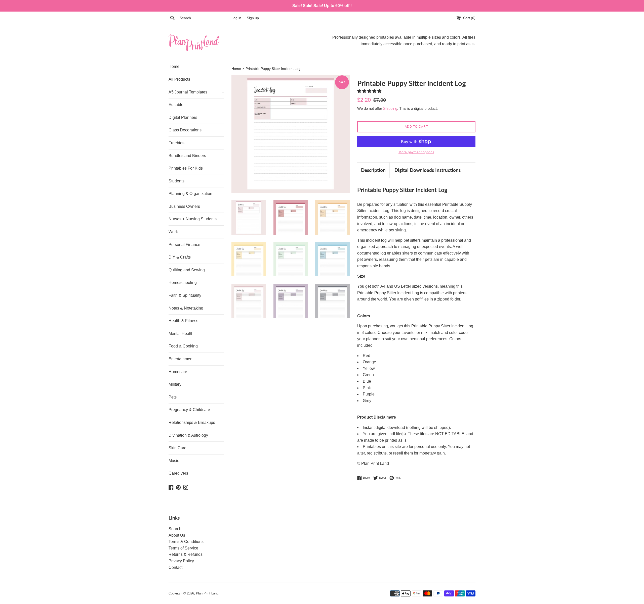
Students (176, 181)
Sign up (253, 18)
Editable (176, 105)
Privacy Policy (181, 561)
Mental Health (181, 333)
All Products (179, 79)
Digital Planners (183, 117)
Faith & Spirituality (185, 295)
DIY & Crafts (180, 257)
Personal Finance (184, 244)
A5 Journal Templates (196, 92)
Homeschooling (183, 282)
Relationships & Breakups (192, 422)
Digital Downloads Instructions (427, 170)
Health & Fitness (183, 321)
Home (174, 66)
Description (373, 170)
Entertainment (181, 359)
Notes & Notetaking (186, 308)
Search (175, 529)
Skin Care (177, 448)
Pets (173, 397)
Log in (236, 18)
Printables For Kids (186, 168)
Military (175, 384)
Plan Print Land (207, 593)
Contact (175, 567)
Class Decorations (185, 130)
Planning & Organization (190, 193)
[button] (369, 91)
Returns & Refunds (186, 554)
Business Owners (184, 206)
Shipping (390, 108)
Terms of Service (183, 548)
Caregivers (178, 473)
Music (174, 461)
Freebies (176, 143)
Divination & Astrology (188, 435)
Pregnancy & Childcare (189, 410)
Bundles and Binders (187, 156)
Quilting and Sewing (187, 270)
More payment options (416, 152)
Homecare (178, 372)
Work (173, 232)
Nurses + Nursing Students (193, 219)
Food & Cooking (183, 346)
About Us (177, 535)
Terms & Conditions (186, 541)
